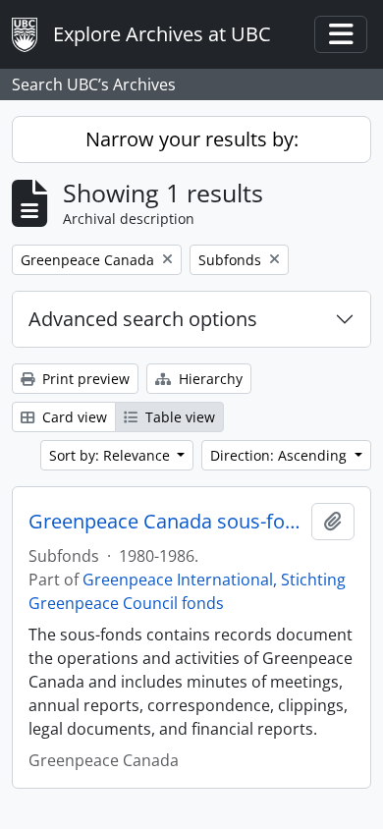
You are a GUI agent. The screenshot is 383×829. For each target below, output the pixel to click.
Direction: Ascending (280, 455)
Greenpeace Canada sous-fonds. (165, 521)
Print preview (84, 378)
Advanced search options (142, 318)
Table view (178, 417)
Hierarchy (209, 378)
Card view (72, 417)
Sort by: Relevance (111, 455)
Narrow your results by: (192, 139)
